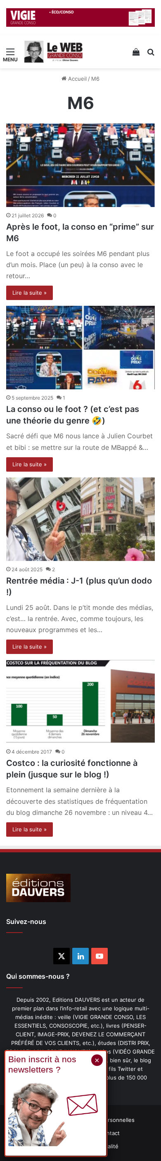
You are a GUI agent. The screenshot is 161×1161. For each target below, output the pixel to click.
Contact (109, 1133)
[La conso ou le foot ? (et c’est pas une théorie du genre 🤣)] (80, 347)
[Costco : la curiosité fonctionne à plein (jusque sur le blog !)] (80, 701)
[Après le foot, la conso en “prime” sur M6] (80, 165)
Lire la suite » (29, 292)
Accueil (76, 78)
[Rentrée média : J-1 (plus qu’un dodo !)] (80, 519)
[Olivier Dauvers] (54, 52)
